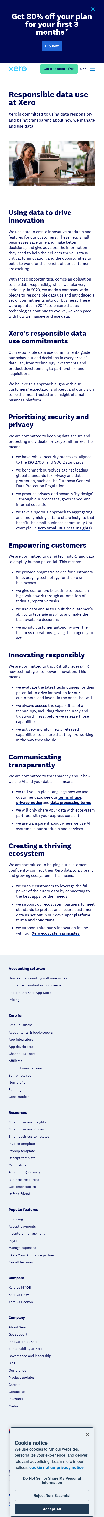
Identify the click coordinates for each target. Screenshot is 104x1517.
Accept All (52, 1508)
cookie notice (42, 1467)
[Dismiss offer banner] (92, 9)
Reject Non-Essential (52, 1495)
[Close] (87, 1434)
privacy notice (70, 1467)
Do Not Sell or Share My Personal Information (52, 1480)
